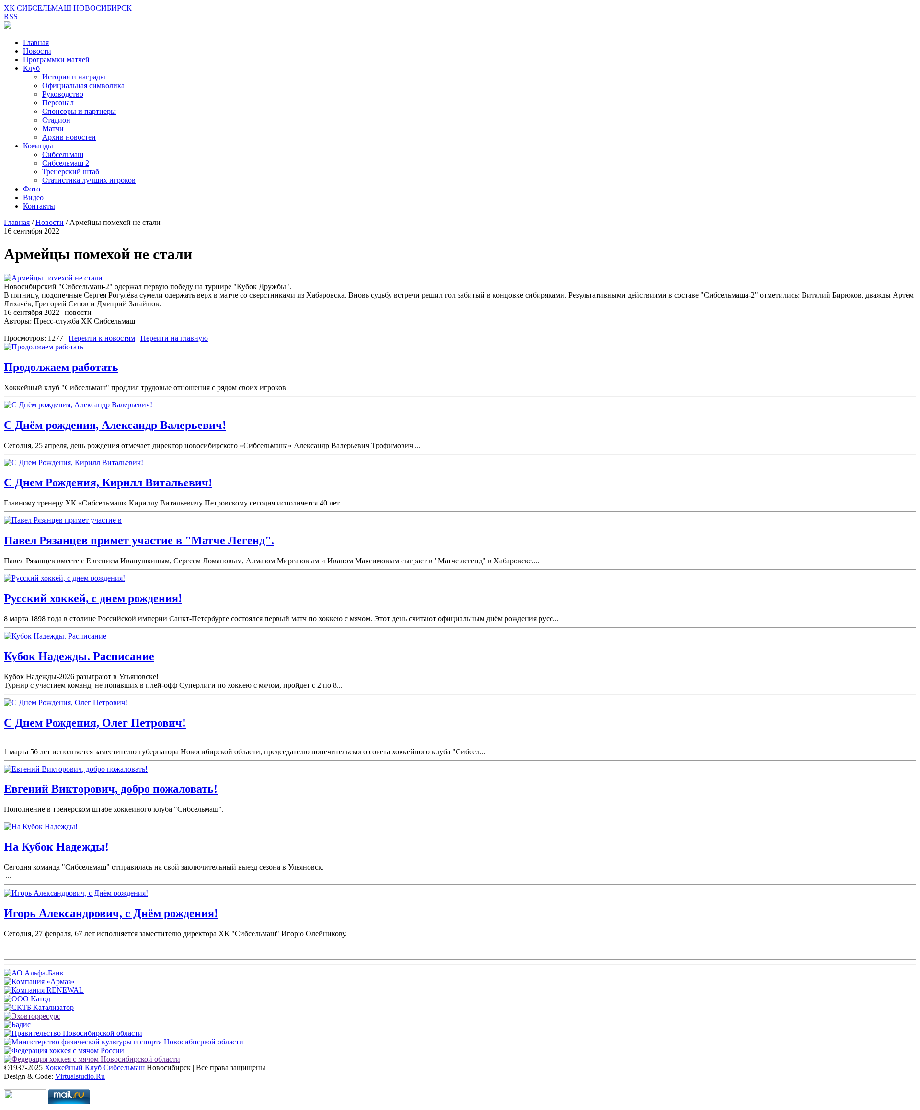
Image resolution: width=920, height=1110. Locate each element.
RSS (11, 16)
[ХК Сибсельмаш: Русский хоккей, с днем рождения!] (64, 578)
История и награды (73, 77)
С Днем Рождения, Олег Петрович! (95, 723)
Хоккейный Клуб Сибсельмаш (95, 1068)
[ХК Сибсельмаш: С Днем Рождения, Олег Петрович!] (65, 702)
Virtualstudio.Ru (80, 1076)
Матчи (53, 128)
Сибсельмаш (62, 154)
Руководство (62, 94)
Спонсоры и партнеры (79, 111)
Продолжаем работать (61, 367)
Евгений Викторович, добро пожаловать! (111, 789)
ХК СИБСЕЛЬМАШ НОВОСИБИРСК (68, 8)
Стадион (56, 120)
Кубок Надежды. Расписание (79, 656)
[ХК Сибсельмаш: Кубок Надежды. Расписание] (55, 636)
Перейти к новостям (102, 338)
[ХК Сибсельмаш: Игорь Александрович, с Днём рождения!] (76, 893)
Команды (38, 146)
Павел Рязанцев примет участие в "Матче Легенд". (139, 540)
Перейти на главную (174, 338)
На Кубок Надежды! (56, 847)
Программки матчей (56, 60)
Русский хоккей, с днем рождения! (93, 598)
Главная (36, 42)
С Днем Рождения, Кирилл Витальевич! (108, 482)
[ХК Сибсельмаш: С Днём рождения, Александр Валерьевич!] (78, 405)
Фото (31, 189)
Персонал (58, 103)
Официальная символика (83, 85)
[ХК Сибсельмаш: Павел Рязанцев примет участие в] (63, 520)
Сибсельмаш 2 (65, 163)
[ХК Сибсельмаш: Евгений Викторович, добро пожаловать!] (76, 769)
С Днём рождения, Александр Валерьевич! (115, 425)
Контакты (39, 206)
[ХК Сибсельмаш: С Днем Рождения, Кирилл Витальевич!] (73, 463)
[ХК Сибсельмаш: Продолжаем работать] (43, 347)
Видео (33, 197)
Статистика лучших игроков (89, 180)
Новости (37, 51)
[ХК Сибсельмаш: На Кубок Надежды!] (41, 826)
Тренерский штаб (70, 172)
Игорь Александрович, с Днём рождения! (111, 913)
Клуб (31, 68)
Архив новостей (69, 137)
